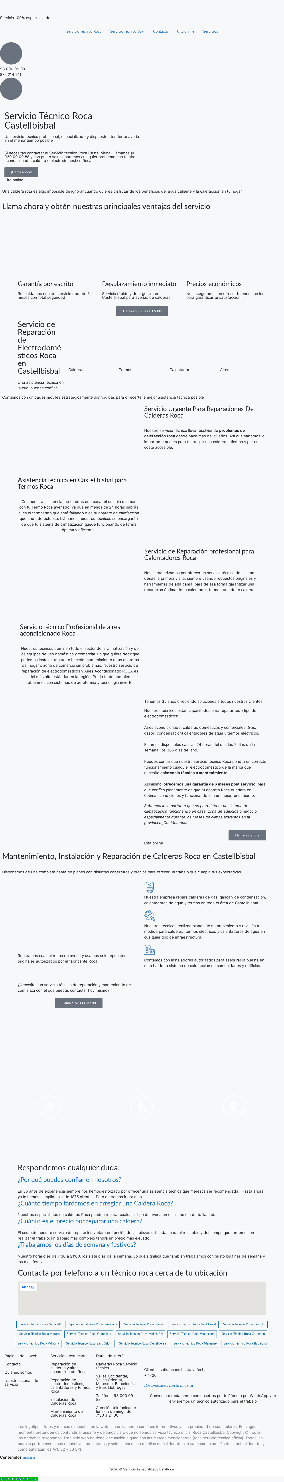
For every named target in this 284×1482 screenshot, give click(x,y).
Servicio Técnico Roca (83, 31)
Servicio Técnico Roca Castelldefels (142, 1343)
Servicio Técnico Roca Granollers (89, 1334)
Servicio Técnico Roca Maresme (195, 1343)
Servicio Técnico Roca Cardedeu (243, 1334)
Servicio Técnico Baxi (127, 31)
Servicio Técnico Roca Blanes (144, 1324)
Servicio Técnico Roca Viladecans (192, 1334)
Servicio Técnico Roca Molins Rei (140, 1334)
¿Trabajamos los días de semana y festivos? (77, 1245)
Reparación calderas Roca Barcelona (92, 1324)
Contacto (160, 31)
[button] (142, 1180)
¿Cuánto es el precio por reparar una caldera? (80, 1221)
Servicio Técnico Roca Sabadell (40, 1324)
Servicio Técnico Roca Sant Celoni (89, 1343)
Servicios (210, 31)
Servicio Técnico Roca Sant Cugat (193, 1324)
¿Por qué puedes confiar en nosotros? (69, 1180)
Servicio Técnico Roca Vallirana (38, 1343)
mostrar (29, 1457)
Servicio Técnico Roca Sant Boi (244, 1324)
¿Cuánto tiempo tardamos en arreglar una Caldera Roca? (95, 1203)
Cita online (185, 31)
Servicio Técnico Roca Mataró (39, 1334)
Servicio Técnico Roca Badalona (245, 1343)
